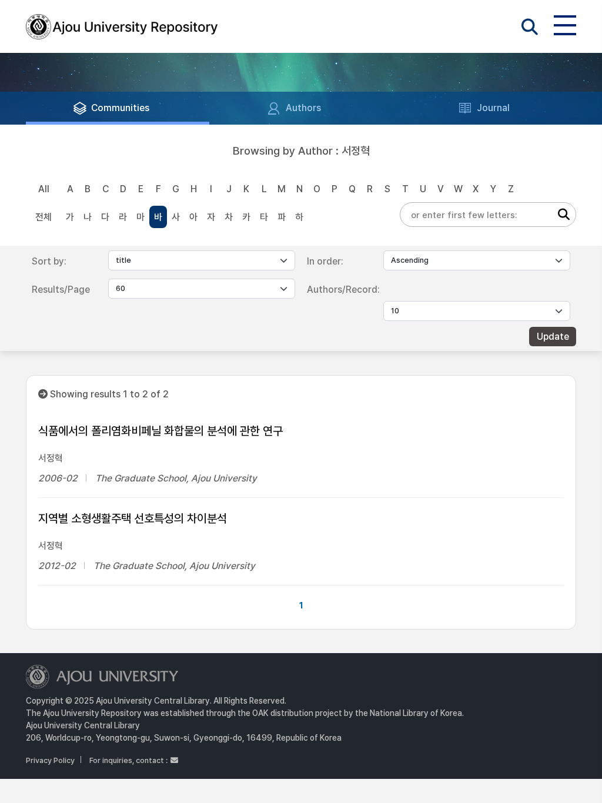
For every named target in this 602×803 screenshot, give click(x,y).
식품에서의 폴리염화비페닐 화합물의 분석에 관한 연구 (160, 431)
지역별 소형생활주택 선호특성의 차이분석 (132, 518)
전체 (43, 217)
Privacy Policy (50, 760)
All (43, 189)
